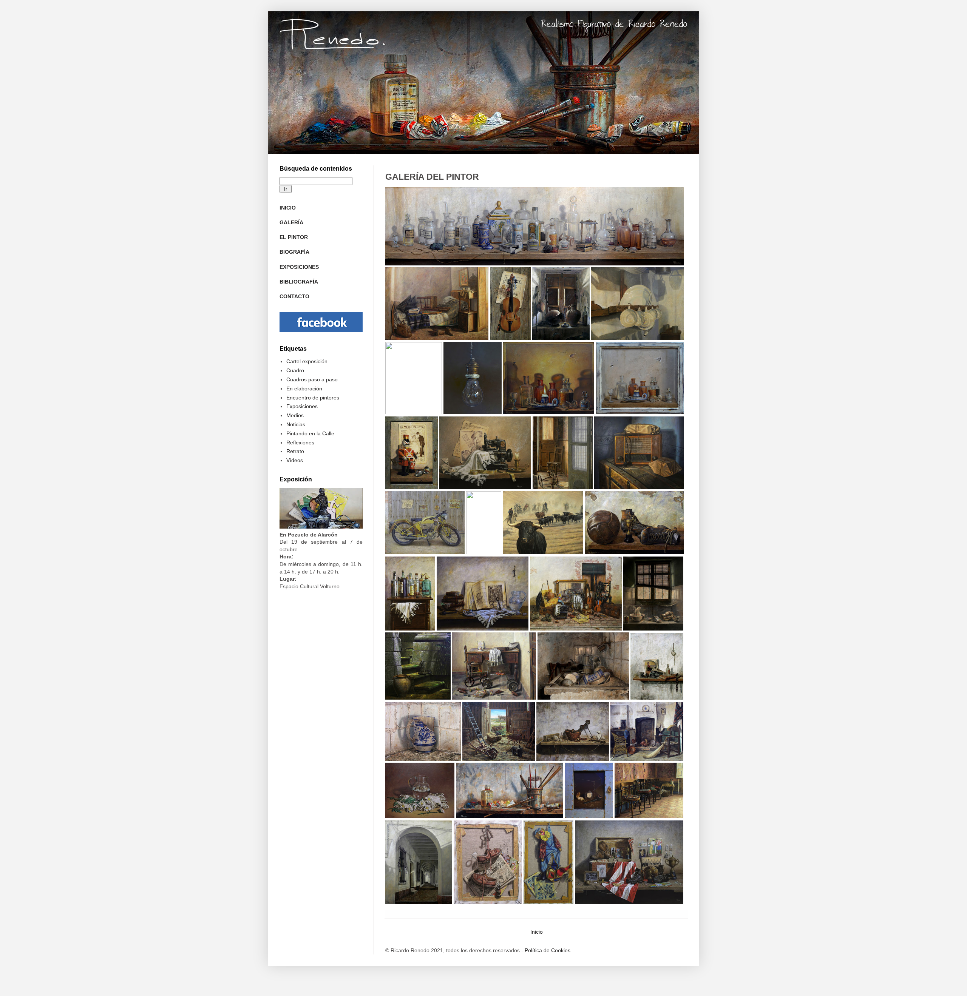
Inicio (536, 932)
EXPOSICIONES (299, 267)
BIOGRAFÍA (294, 252)
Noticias (295, 424)
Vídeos (294, 460)
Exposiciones (302, 406)
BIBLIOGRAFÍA (299, 282)
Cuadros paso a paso (312, 379)
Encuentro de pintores (312, 398)
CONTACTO (294, 296)
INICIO (288, 208)
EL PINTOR (294, 237)
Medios (295, 415)
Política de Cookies (547, 950)
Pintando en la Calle (310, 433)
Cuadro (295, 370)
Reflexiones (300, 442)
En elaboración (304, 388)
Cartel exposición (306, 361)
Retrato (295, 451)
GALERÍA (291, 222)
